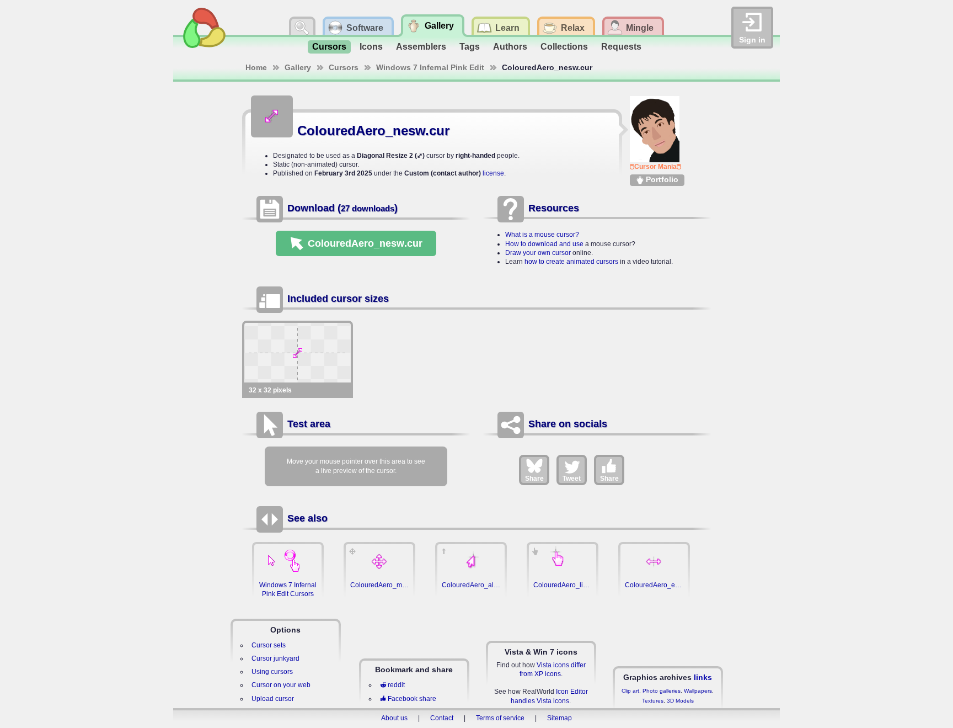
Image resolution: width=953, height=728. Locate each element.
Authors (510, 46)
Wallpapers (698, 691)
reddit (396, 685)
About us (394, 718)
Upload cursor (272, 699)
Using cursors (272, 672)
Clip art (630, 691)
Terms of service (500, 718)
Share (534, 478)
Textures (652, 701)
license (493, 173)
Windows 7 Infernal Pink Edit (430, 67)
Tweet (572, 478)
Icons (371, 46)
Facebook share (412, 699)
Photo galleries (662, 691)
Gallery (298, 67)
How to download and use (544, 244)
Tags (469, 46)
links (703, 677)
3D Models (680, 701)
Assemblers (421, 46)
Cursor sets (268, 645)
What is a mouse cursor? (542, 234)
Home (256, 67)
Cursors (329, 46)
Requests (621, 46)
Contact (441, 718)
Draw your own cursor (538, 253)
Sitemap (559, 718)
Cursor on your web (280, 685)
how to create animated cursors (571, 261)
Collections (564, 46)
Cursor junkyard (275, 658)
